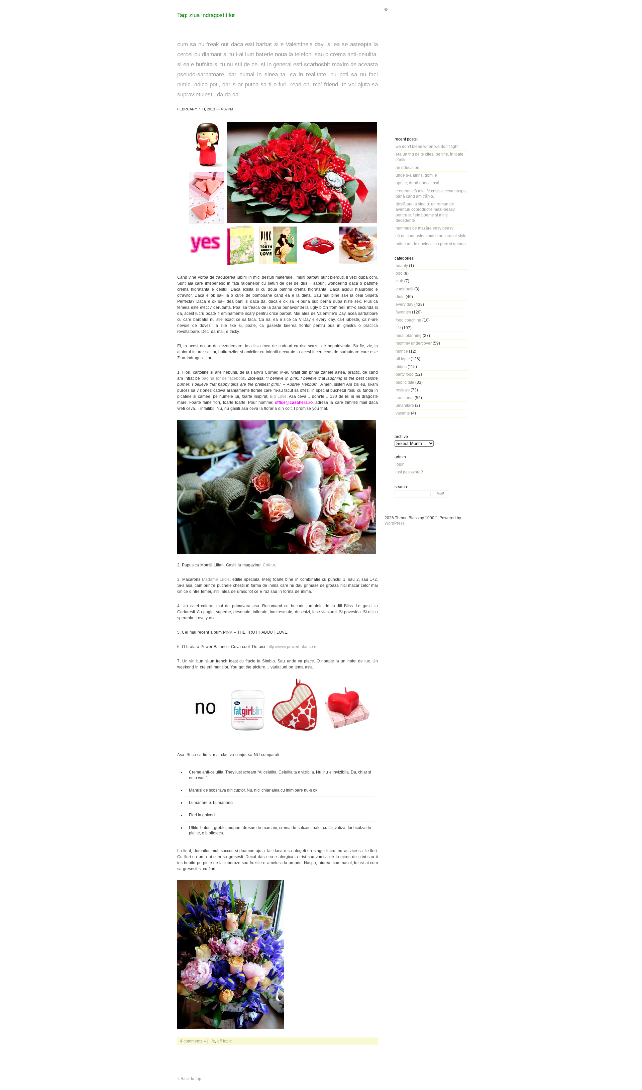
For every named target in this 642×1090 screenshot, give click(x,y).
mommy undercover (414, 343)
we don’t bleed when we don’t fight (427, 146)
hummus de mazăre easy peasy (424, 228)
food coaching (408, 320)
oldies (401, 366)
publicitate (405, 382)
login (400, 464)
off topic (403, 359)
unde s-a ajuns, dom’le (416, 175)
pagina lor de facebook (223, 378)
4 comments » (193, 1041)
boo (399, 273)
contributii (404, 289)
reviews (403, 390)
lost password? (409, 472)
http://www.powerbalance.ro (293, 646)
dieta (400, 296)
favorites (403, 312)
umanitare (405, 405)
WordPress (395, 523)
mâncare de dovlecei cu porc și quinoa (431, 244)
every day (404, 304)
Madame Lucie (216, 579)
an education (407, 167)
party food (405, 374)
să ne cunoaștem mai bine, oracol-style (431, 236)
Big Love (278, 396)
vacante (403, 413)
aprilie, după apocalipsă (417, 183)
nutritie (402, 351)
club (399, 281)
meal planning (409, 335)
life (398, 328)
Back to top (191, 1078)
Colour (269, 565)
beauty (402, 265)
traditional (405, 397)
